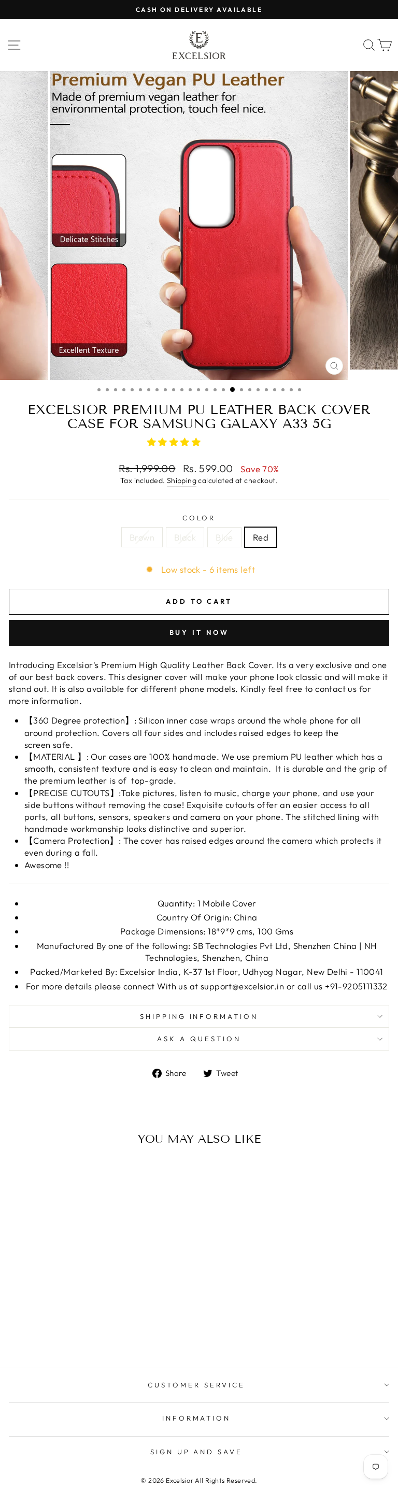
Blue (224, 537)
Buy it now (199, 632)
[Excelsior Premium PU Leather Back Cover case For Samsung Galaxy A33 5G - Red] (100, 1319)
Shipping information (199, 1016)
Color (199, 518)
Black (185, 537)
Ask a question (199, 1038)
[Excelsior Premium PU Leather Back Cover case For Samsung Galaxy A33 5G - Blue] (88, 1319)
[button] (175, 441)
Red (260, 537)
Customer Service (196, 1385)
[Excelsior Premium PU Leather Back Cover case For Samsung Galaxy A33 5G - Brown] (64, 1319)
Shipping (181, 480)
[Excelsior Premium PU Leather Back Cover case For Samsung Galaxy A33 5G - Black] (76, 1319)
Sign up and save (196, 1452)
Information (196, 1418)
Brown (142, 537)
